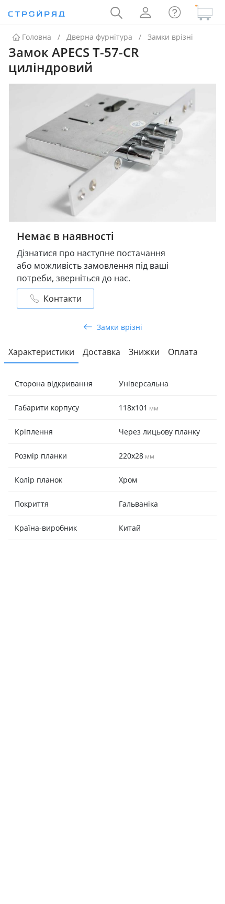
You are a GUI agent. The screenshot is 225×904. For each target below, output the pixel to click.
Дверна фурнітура (99, 37)
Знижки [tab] (144, 352)
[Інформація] (174, 12)
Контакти (62, 298)
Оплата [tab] (183, 352)
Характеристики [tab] (41, 352)
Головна (36, 37)
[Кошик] (204, 12)
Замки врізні (170, 37)
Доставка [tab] (101, 352)
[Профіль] (145, 12)
